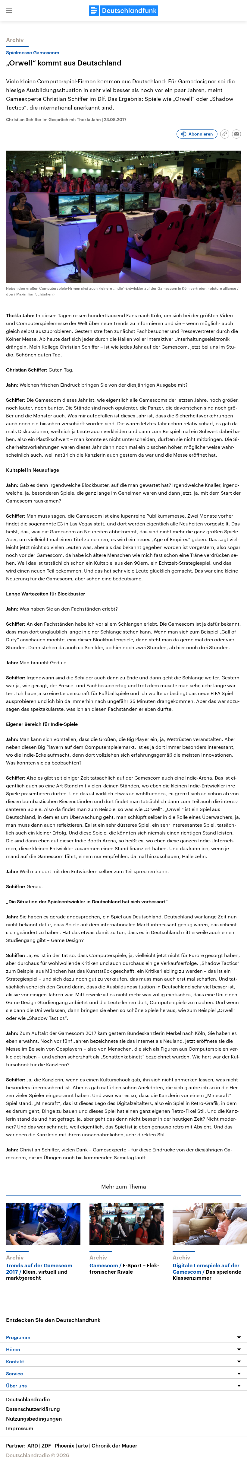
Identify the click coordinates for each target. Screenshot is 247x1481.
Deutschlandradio (28, 1399)
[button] (9, 11)
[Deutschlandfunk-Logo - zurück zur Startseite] (123, 10)
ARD (33, 1445)
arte (84, 1445)
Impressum (19, 1428)
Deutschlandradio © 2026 (37, 1455)
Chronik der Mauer (114, 1445)
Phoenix (66, 1445)
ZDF (48, 1445)
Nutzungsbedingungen (34, 1419)
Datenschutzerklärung (33, 1409)
